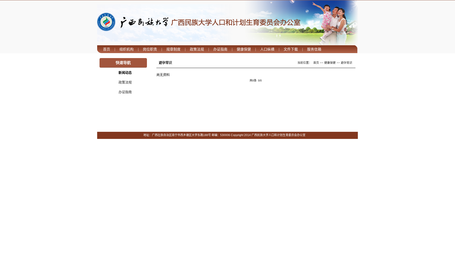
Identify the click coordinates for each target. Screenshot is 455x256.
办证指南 (125, 92)
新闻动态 (125, 72)
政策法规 (125, 82)
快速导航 (123, 63)
